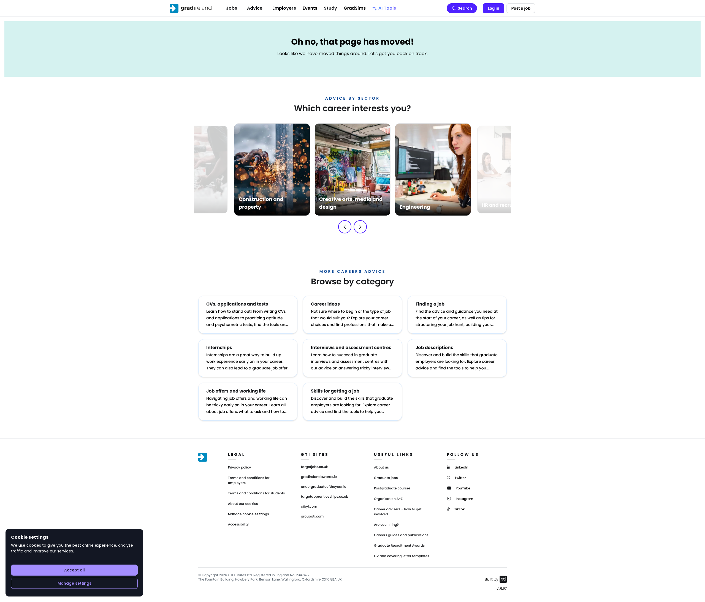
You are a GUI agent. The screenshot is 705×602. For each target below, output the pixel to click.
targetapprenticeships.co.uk (324, 497)
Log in (493, 8)
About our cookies (243, 504)
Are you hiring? (386, 524)
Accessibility (238, 524)
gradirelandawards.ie (319, 477)
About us (381, 467)
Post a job (520, 8)
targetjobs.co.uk (314, 467)
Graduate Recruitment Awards (399, 545)
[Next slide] (360, 226)
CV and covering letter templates (401, 556)
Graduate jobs (386, 478)
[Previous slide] (344, 226)
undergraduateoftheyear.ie (323, 487)
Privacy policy (239, 467)
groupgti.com (312, 516)
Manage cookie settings (248, 514)
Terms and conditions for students (256, 493)
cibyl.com (309, 507)
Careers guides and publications (401, 535)
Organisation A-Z (388, 499)
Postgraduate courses (392, 488)
